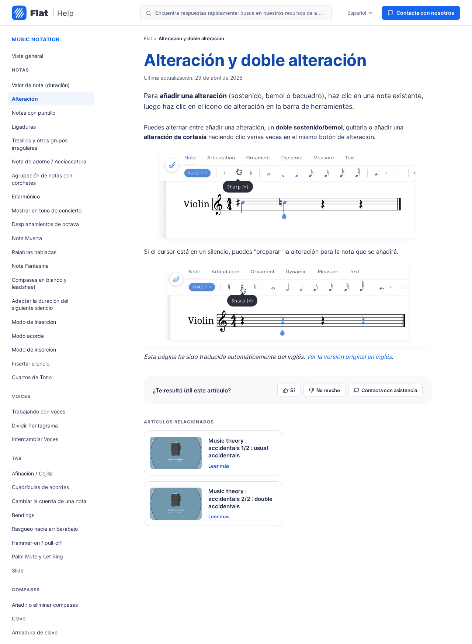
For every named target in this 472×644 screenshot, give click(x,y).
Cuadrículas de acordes (40, 487)
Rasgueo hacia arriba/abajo (45, 529)
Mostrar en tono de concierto (46, 210)
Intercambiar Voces (35, 439)
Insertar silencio (30, 363)
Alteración (25, 99)
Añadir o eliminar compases (45, 605)
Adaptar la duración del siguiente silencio (40, 304)
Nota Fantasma (30, 266)
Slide (18, 570)
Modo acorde (28, 336)
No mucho (328, 390)
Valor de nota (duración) (41, 85)
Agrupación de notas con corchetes (42, 179)
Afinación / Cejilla (32, 473)
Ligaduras (24, 127)
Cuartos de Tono (32, 377)
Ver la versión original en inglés (349, 356)
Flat (148, 38)
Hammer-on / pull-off (37, 543)
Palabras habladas (34, 252)
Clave (18, 618)
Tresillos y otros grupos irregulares (39, 144)
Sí (292, 390)
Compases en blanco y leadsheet (39, 283)
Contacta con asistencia (389, 390)
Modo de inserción (34, 322)
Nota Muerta (27, 238)
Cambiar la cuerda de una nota (49, 501)
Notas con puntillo (33, 113)
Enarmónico (26, 196)
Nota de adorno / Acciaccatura (49, 161)
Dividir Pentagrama (35, 425)
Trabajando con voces (38, 411)
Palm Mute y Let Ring (37, 556)
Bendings (23, 515)
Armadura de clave (35, 632)
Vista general (27, 56)
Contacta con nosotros (425, 13)
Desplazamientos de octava (45, 224)
